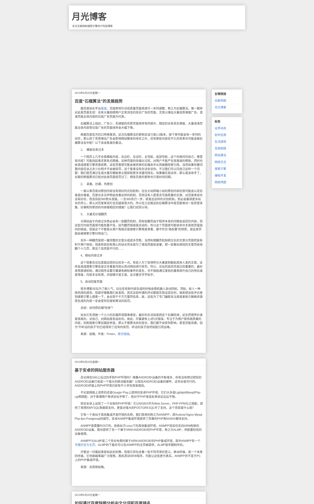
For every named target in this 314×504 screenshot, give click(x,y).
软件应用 (220, 134)
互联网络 (220, 148)
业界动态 (220, 128)
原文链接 (123, 334)
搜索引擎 (220, 168)
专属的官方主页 (85, 444)
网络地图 (220, 182)
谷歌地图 (220, 100)
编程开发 (220, 175)
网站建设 (220, 155)
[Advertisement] (157, 56)
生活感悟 (220, 141)
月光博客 (89, 16)
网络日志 (220, 162)
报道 (104, 108)
